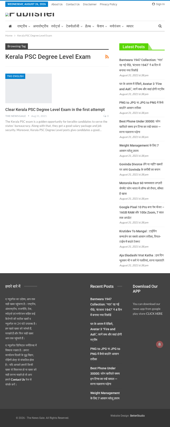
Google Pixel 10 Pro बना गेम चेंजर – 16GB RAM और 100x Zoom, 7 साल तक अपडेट (141, 212)
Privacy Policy (108, 4)
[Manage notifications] (159, 344)
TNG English (15, 76)
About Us (57, 4)
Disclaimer (90, 4)
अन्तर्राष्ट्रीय (40, 26)
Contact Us (73, 4)
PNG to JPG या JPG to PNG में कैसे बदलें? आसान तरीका (105, 354)
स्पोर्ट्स (55, 26)
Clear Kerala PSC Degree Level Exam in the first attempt (55, 109)
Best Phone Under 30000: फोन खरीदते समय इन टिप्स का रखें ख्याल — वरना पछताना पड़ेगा (140, 127)
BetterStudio (137, 415)
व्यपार (129, 26)
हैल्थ (88, 26)
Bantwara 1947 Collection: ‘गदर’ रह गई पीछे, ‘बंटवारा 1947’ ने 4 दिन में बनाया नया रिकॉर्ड (141, 65)
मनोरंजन (115, 26)
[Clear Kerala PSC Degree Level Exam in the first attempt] (28, 88)
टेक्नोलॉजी (72, 26)
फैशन (100, 26)
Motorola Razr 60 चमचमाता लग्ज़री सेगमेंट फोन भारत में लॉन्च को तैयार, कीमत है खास (141, 188)
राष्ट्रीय (22, 26)
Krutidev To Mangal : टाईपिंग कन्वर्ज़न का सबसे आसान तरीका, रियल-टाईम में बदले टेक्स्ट (140, 236)
